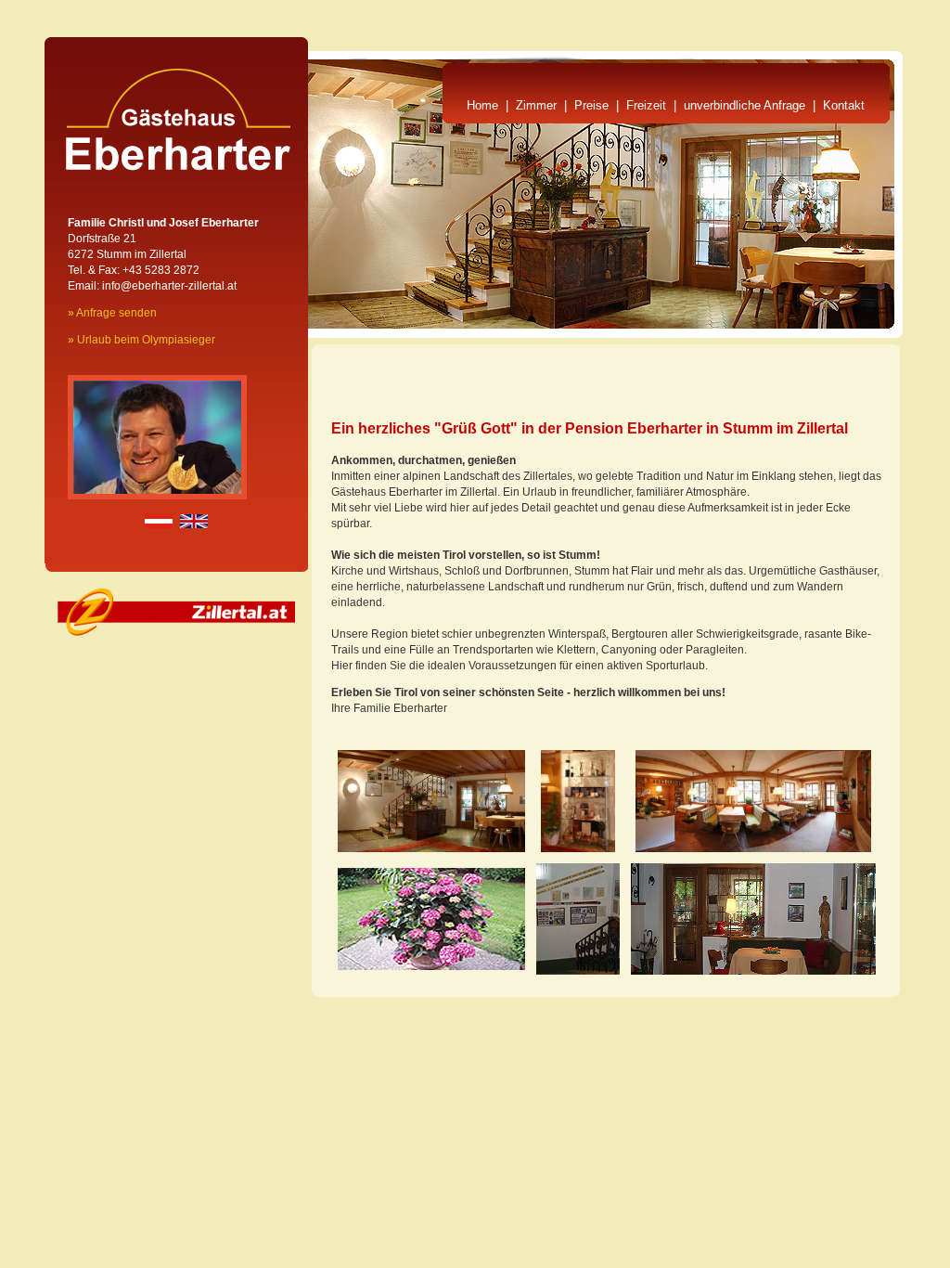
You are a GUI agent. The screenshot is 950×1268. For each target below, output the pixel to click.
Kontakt (844, 105)
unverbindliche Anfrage (744, 105)
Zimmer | (545, 105)
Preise (591, 105)
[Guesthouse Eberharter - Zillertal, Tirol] (431, 966)
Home (482, 105)
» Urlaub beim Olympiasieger (141, 339)
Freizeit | (655, 105)
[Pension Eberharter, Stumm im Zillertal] (431, 848)
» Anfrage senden (112, 312)
